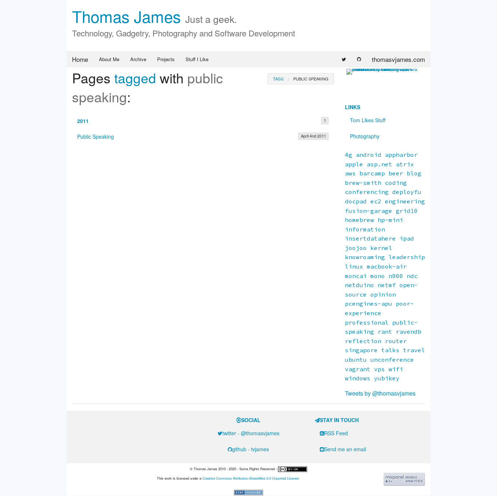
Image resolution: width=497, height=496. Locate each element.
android (368, 154)
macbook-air (387, 266)
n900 (396, 275)
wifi (396, 369)
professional (367, 322)
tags (278, 79)
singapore (361, 350)
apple (354, 164)
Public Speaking (201, 136)
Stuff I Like (197, 59)
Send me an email (345, 449)
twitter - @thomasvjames (250, 433)
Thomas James (154, 15)
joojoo (356, 247)
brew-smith (363, 182)
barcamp (372, 173)
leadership (407, 257)
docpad (356, 201)
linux (354, 266)
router (396, 341)
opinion (383, 294)
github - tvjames (250, 449)
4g (348, 154)
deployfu (406, 191)
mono (377, 275)
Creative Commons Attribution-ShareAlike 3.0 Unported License (250, 478)
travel (414, 350)
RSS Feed (336, 433)
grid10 (407, 210)
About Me (109, 59)
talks (390, 350)
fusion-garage (368, 210)
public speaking (311, 79)
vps (379, 369)
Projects (166, 59)
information (365, 229)
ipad (406, 238)
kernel (381, 247)
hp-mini (390, 219)
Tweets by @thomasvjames (380, 393)
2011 (201, 120)
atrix (405, 164)
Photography (364, 136)
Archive (138, 59)
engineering (405, 201)
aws (350, 173)
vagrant (357, 369)
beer (396, 173)
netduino (359, 285)
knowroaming (365, 257)
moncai (356, 275)
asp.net (379, 164)
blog (414, 173)
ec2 (375, 201)
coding (396, 182)
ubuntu (356, 359)
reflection (363, 341)
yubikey (386, 378)
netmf (387, 285)
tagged (135, 77)
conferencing (367, 191)
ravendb (408, 331)
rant (385, 331)
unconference (392, 359)
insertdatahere (370, 238)
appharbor (401, 154)
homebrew (359, 219)
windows (357, 378)
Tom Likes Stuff (367, 120)
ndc (412, 275)
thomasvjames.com (398, 59)
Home (80, 59)
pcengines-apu (368, 303)
